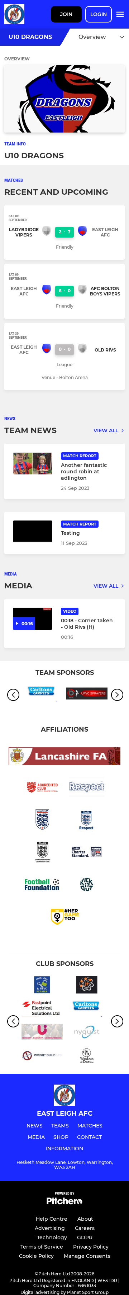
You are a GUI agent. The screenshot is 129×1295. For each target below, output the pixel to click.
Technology (52, 1237)
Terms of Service (41, 1247)
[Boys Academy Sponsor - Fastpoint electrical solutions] (42, 1010)
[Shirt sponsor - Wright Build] (42, 1057)
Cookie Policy (36, 1256)
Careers (85, 1228)
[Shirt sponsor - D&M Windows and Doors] (87, 1057)
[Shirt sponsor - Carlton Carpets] (42, 695)
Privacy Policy (91, 1247)
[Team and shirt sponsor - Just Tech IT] (87, 986)
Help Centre (51, 1219)
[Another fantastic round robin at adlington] (32, 463)
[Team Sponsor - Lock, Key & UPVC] (42, 986)
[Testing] (32, 532)
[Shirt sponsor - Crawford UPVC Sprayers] (87, 695)
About (85, 1219)
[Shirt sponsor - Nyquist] (87, 1033)
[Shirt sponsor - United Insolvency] (42, 1033)
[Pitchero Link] (64, 1202)
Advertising (50, 1228)
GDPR (84, 1237)
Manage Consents (87, 1256)
